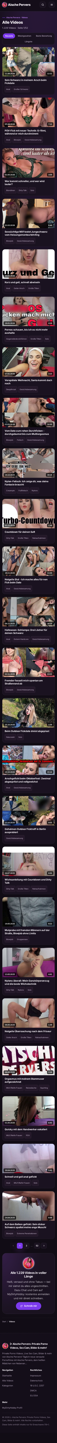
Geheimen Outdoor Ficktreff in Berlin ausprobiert (25, 830)
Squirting (44, 1088)
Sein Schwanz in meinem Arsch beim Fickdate (26, 81)
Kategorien (7, 1385)
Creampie (10, 490)
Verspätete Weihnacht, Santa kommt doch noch (28, 382)
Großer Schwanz (21, 89)
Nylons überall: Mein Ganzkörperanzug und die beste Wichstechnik (27, 982)
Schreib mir (32, 1306)
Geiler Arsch (19, 288)
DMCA (33, 1390)
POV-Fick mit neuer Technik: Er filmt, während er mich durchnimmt (25, 132)
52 (37, 1245)
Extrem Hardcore (21, 639)
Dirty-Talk (23, 190)
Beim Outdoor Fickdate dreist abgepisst (27, 731)
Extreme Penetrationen (27, 1233)
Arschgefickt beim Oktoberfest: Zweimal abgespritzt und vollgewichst (27, 780)
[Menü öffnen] (52, 5)
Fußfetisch (23, 490)
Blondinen (10, 190)
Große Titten (33, 288)
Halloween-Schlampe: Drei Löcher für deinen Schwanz (26, 631)
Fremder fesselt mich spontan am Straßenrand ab (24, 682)
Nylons (35, 490)
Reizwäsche (31, 1088)
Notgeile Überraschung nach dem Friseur (28, 1031)
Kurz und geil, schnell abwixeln (22, 282)
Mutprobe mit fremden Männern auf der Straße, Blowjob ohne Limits (27, 932)
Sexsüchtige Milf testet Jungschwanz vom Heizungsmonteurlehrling (26, 233)
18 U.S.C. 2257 (37, 1385)
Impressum (35, 1375)
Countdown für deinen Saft (20, 532)
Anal (8, 89)
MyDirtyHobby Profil (14, 1407)
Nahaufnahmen (39, 538)
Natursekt (10, 737)
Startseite (7, 1375)
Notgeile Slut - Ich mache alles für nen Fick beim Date (26, 581)
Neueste (9, 36)
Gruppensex (22, 939)
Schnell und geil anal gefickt (21, 1176)
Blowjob (17, 140)
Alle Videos (7, 1380)
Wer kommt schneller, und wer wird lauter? (25, 183)
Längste (28, 41)
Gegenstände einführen (16, 339)
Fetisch (20, 440)
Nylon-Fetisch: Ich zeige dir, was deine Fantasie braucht (26, 483)
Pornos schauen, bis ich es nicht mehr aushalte (26, 331)
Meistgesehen (24, 36)
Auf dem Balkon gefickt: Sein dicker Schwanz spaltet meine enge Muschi (25, 1226)
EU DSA (34, 1395)
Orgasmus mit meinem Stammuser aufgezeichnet (24, 1080)
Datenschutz (36, 1380)
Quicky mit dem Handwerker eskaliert (26, 1129)
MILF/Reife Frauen (14, 1088)
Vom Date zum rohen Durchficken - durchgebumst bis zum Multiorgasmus (27, 432)
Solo (32, 190)
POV (28, 1135)
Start (4, 1321)
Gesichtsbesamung (33, 140)
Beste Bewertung (44, 36)
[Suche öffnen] (43, 5)
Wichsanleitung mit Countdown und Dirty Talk (28, 881)
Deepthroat (11, 389)
